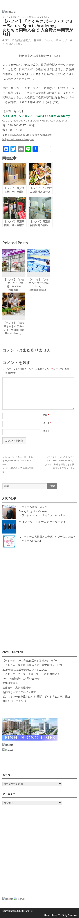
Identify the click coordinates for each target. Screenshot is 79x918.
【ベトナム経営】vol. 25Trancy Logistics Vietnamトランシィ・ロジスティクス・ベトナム (42, 511)
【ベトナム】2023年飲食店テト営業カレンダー (29, 660)
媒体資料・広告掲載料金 (16, 687)
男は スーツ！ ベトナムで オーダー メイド (43, 521)
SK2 (7, 40)
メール (47, 422)
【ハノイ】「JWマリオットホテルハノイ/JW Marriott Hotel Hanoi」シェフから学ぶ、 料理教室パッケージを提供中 (14, 333)
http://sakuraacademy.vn (18, 139)
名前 (46, 414)
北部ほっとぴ (60, 40)
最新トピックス (44, 40)
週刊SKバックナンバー (15, 701)
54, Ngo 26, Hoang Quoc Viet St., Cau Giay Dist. (38, 120)
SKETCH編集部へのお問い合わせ (21, 678)
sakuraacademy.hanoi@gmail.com (32, 134)
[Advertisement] (39, 595)
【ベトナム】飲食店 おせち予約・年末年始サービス (32, 665)
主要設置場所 (10, 683)
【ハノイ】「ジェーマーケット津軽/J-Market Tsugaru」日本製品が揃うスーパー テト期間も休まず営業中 (14, 290)
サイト (46, 431)
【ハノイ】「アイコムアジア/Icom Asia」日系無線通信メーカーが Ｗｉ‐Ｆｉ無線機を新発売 (39, 288)
